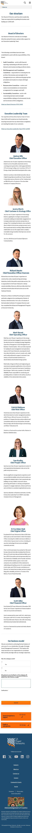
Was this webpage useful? (8, 658)
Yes (6, 664)
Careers (16, 778)
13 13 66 (23, 725)
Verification (4, 690)
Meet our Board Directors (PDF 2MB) (12, 104)
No (5, 670)
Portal (16, 786)
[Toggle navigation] (30, 3)
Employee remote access (16, 827)
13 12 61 (22, 715)
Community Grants (16, 782)
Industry (16, 765)
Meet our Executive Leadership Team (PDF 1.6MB (15, 129)
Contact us (16, 773)
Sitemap (28, 825)
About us (16, 769)
